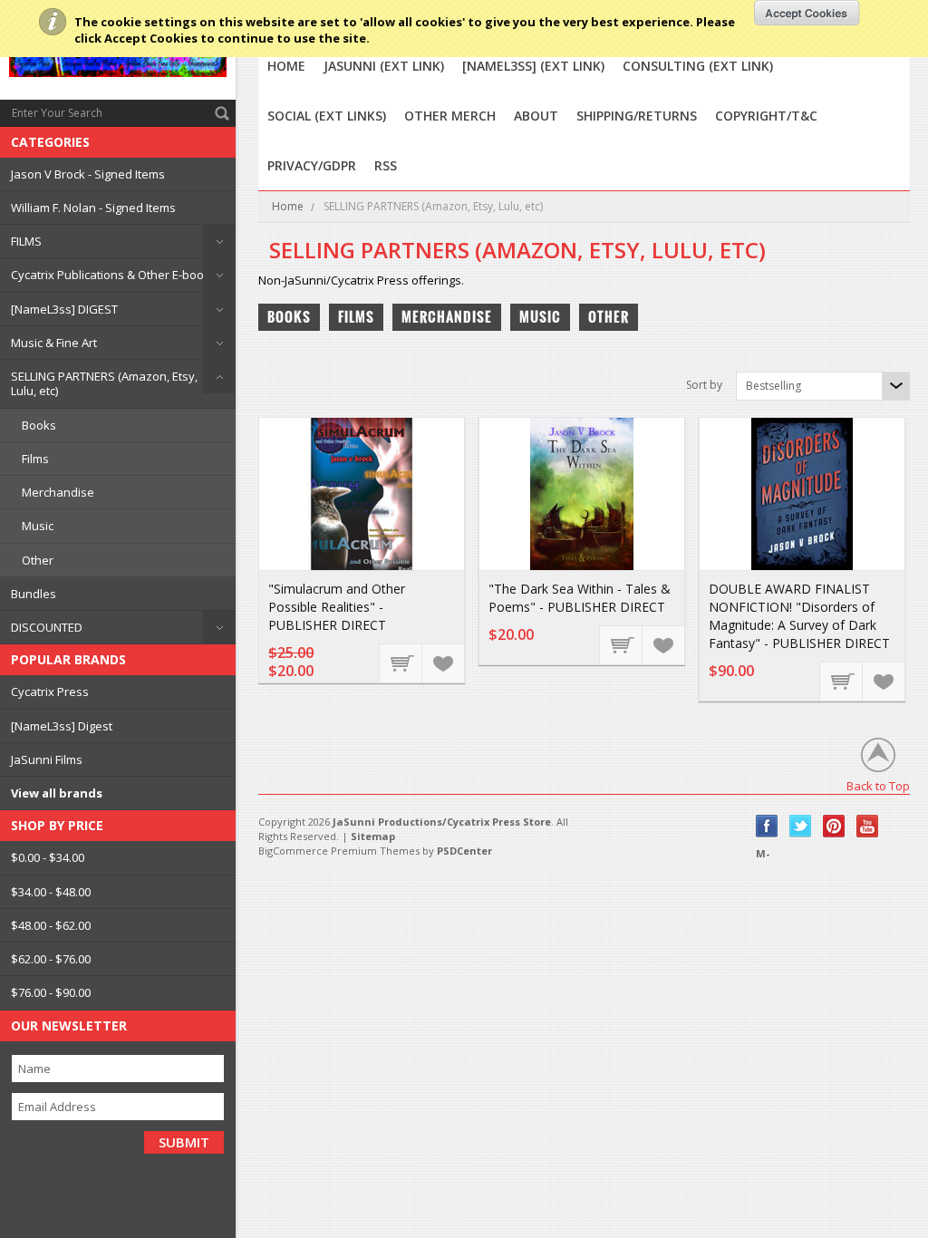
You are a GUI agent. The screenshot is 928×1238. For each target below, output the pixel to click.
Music (37, 525)
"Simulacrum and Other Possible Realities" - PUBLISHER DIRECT (336, 607)
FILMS (26, 241)
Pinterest (834, 826)
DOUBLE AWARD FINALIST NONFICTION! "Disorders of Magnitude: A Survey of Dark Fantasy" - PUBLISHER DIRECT (799, 616)
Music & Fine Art (54, 342)
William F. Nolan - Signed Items (93, 207)
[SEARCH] (222, 113)
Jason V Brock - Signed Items (88, 174)
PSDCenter (464, 850)
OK (807, 12)
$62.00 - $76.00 (51, 959)
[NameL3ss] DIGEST (64, 309)
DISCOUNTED (46, 627)
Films (35, 458)
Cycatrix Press (50, 691)
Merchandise (58, 492)
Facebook (767, 826)
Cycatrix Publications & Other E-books (114, 274)
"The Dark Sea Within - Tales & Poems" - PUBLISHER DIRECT (579, 597)
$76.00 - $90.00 (51, 992)
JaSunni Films (46, 759)
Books (39, 425)
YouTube (867, 826)
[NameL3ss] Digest (61, 726)
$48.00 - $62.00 (51, 925)
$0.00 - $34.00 (47, 857)
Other (37, 560)
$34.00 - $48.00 (51, 892)
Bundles (33, 593)
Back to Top (878, 785)
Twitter (800, 826)
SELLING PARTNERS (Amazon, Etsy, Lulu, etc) (104, 383)
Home (288, 206)
